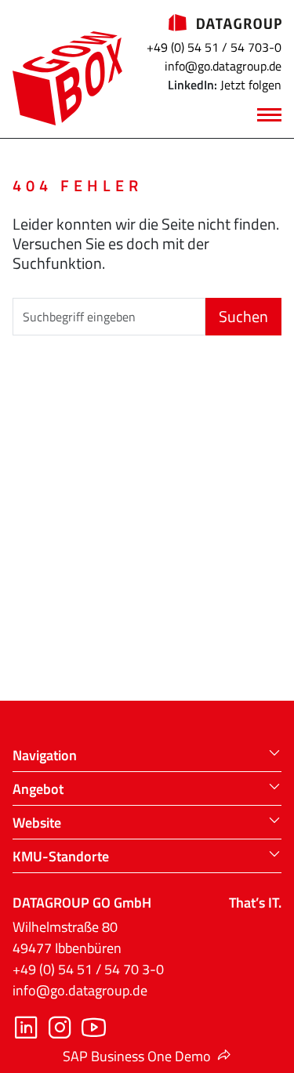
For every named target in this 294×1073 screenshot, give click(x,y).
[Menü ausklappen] (269, 116)
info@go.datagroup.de (223, 65)
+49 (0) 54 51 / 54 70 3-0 (88, 969)
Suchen (243, 316)
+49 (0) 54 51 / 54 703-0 (214, 47)
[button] (147, 755)
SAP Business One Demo (137, 1056)
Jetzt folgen (250, 84)
